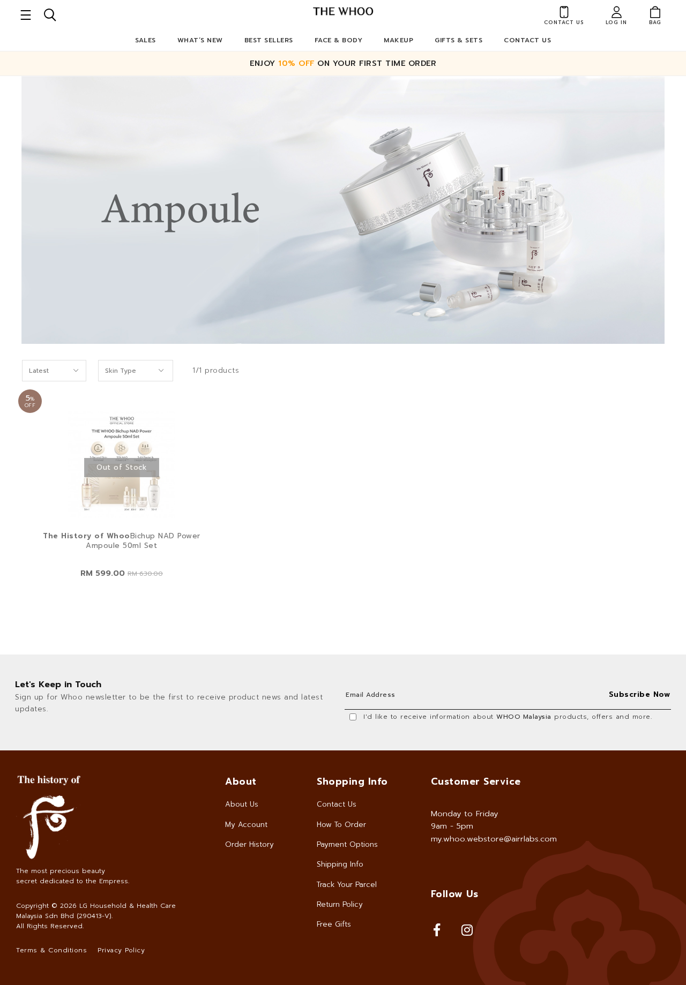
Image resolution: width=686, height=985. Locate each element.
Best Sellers (268, 40)
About (241, 781)
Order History (249, 844)
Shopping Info (352, 781)
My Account (246, 824)
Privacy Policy (121, 950)
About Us (241, 804)
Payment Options (347, 844)
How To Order (341, 824)
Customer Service (476, 781)
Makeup (398, 40)
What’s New (200, 40)
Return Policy (340, 904)
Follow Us (455, 894)
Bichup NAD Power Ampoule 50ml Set (121, 541)
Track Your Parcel (347, 884)
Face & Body (339, 40)
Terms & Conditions (51, 950)
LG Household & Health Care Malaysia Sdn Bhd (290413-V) (96, 911)
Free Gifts (334, 924)
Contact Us (527, 40)
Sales (145, 40)
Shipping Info (340, 864)
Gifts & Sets (458, 40)
